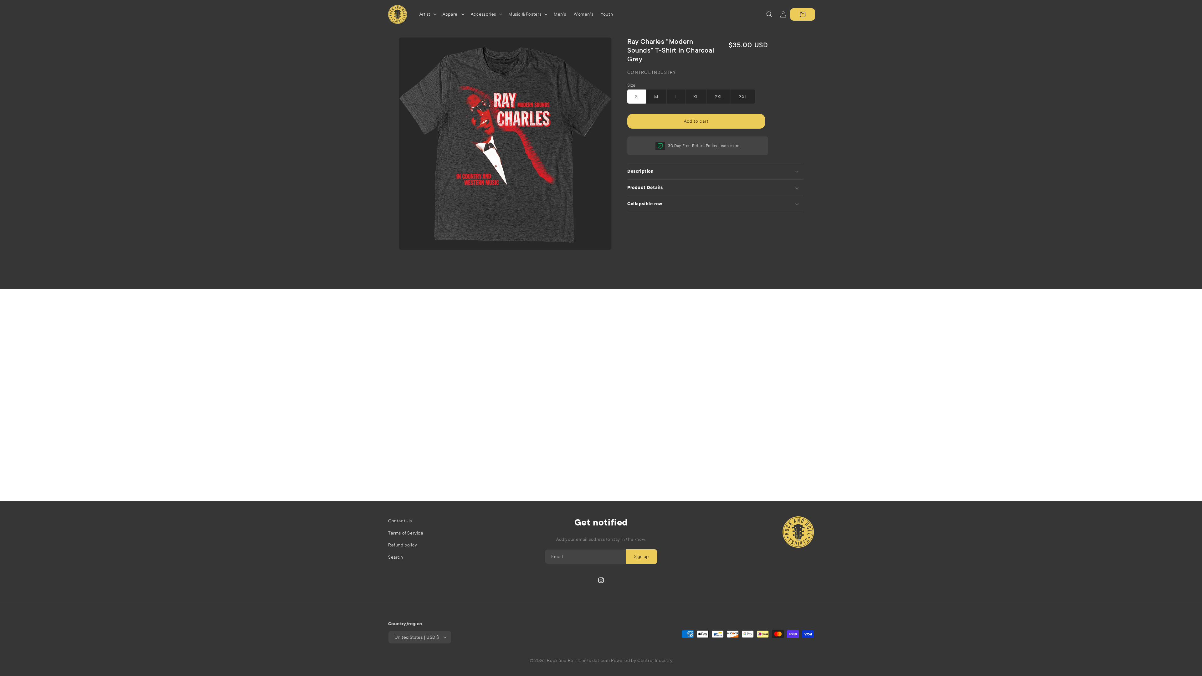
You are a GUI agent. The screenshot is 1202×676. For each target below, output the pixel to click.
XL (696, 96)
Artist (425, 14)
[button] (427, 14)
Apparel (451, 14)
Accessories (483, 14)
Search (395, 557)
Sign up (641, 556)
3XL (743, 96)
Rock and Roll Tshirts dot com (578, 660)
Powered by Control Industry (641, 660)
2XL (719, 96)
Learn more (729, 146)
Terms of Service (406, 532)
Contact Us (400, 520)
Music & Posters (525, 14)
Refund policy (402, 544)
